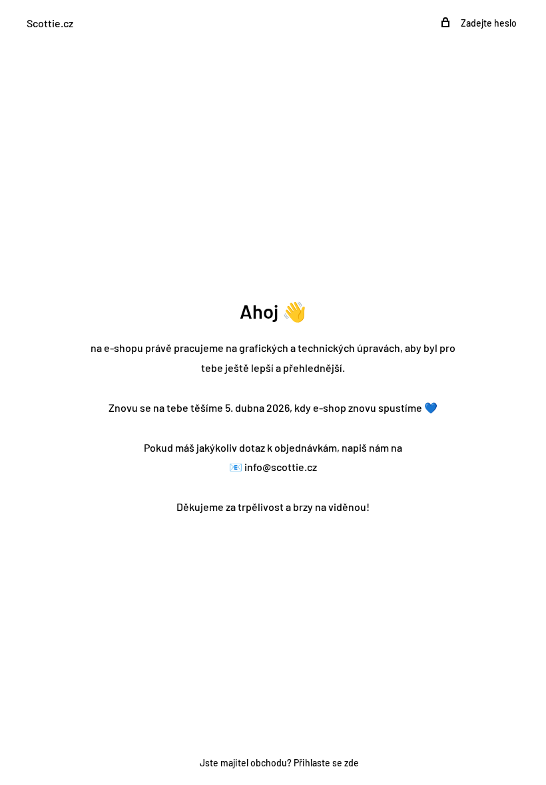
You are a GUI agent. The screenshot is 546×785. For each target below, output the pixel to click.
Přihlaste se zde (326, 762)
